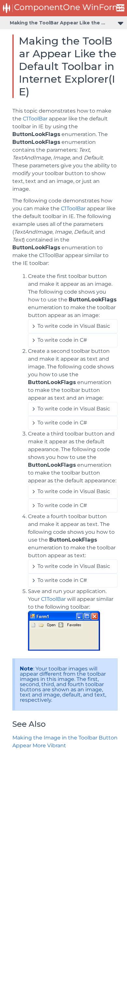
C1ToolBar (35, 119)
